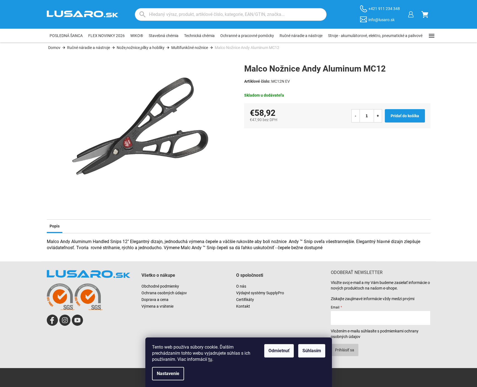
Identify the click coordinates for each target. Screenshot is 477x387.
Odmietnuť (279, 350)
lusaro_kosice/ (64, 320)
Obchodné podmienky (160, 286)
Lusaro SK (52, 320)
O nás (241, 286)
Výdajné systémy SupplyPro (260, 293)
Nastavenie (168, 373)
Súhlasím (311, 350)
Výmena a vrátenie (157, 306)
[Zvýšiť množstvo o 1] (378, 116)
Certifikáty (245, 300)
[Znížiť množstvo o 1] (355, 116)
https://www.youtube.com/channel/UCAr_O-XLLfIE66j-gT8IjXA (77, 320)
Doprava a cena (154, 300)
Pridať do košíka (405, 116)
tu (210, 359)
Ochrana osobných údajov (164, 293)
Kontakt (243, 306)
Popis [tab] (55, 226)
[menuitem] (66, 36)
